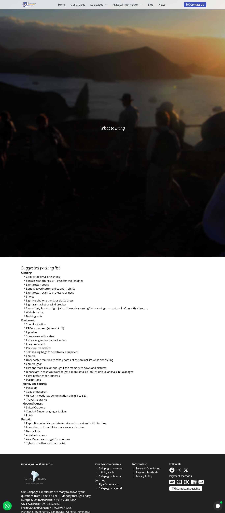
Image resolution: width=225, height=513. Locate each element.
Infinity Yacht (107, 472)
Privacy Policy (144, 476)
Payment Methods (147, 472)
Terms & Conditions (148, 468)
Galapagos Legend (110, 488)
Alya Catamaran (108, 484)
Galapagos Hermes (110, 468)
